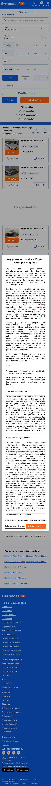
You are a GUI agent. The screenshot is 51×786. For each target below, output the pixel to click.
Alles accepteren (36, 526)
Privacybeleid (10, 520)
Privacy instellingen (15, 526)
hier (39, 318)
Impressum (23, 520)
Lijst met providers (38, 520)
